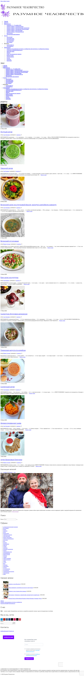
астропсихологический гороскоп (10, 526)
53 (14, 472)
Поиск (2, 621)
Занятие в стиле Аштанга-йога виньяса (17, 591)
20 (5, 472)
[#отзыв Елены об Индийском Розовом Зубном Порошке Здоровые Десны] (6, 598)
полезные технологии (8, 549)
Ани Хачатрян (6, 134)
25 (11, 472)
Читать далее (43, 174)
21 (6, 472)
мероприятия (6, 544)
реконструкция (6, 554)
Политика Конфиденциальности (8, 603)
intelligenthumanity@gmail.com (7, 631)
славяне (5, 557)
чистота (5, 567)
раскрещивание (6, 553)
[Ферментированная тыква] (12, 418)
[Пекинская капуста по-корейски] (12, 345)
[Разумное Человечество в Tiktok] (12, 619)
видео (4, 532)
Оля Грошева (6, 171)
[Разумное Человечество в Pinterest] (20, 619)
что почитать (6, 570)
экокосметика (6, 572)
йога (4, 541)
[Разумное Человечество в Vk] (7, 619)
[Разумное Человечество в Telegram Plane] (2, 619)
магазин (5, 542)
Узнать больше (15, 511)
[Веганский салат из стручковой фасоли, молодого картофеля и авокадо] (12, 200)
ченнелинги (6, 566)
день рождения (6, 536)
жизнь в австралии (7, 537)
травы (4, 561)
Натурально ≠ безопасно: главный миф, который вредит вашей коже (24, 594)
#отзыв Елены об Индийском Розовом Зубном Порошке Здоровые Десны (25, 598)
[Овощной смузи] (12, 163)
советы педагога (6, 559)
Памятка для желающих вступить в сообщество (11, 602)
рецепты (18, 134)
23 (9, 472)
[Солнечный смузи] (12, 382)
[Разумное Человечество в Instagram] (15, 619)
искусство (5, 540)
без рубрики (6, 528)
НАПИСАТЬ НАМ (8, 637)
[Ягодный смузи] (12, 127)
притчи (4, 550)
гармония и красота (7, 534)
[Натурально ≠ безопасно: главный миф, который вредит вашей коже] (6, 594)
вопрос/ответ (6, 533)
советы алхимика (7, 558)
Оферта (2, 600)
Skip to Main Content (5, 1)
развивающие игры (7, 551)
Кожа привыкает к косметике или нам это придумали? (21, 587)
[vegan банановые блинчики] (12, 455)
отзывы (4, 546)
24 (10, 472)
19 (3, 472)
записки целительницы (8, 538)
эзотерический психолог (8, 571)
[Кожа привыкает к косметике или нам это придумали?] (6, 587)
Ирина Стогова (6, 244)
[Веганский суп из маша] (12, 236)
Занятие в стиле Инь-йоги (14, 584)
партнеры (5, 547)
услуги (4, 562)
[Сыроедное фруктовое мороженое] (12, 309)
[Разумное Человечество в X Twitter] (17, 619)
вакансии (5, 530)
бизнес (4, 529)
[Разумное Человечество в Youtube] (4, 619)
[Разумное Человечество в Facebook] (9, 619)
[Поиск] (14, 623)
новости (5, 545)
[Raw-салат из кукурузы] (12, 273)
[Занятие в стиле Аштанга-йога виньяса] (6, 591)
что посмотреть (6, 568)
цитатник (5, 565)
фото (4, 563)
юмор (4, 574)
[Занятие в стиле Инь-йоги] (6, 584)
